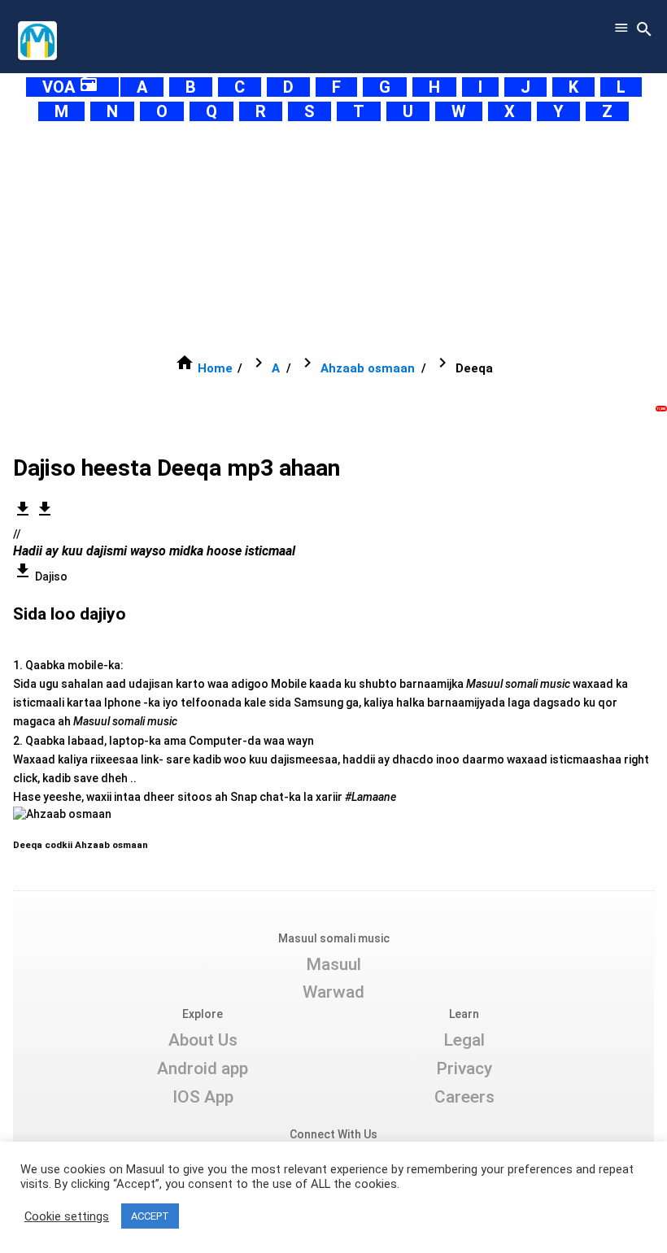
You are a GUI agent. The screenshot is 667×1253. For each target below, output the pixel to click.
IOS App (202, 1097)
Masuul (333, 964)
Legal (464, 1040)
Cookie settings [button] (66, 1216)
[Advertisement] (333, 237)
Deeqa (29, 845)
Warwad (333, 992)
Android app (202, 1068)
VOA (70, 87)
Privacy (464, 1068)
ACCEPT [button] (150, 1216)
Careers (464, 1097)
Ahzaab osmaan (367, 368)
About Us (203, 1040)
